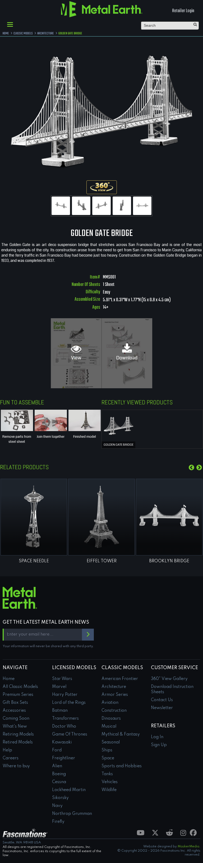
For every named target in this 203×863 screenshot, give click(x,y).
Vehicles (110, 782)
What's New (15, 726)
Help (7, 750)
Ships (107, 750)
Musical (109, 726)
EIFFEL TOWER (102, 561)
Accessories (14, 711)
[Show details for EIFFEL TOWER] (101, 517)
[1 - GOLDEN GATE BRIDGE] (61, 206)
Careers (11, 758)
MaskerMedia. (189, 846)
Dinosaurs (111, 718)
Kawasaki (62, 742)
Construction (114, 711)
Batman (60, 711)
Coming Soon (16, 718)
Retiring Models (18, 734)
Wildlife (109, 790)
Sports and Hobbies (122, 766)
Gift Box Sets (15, 703)
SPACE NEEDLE (34, 561)
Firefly (58, 822)
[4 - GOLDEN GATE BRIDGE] (122, 206)
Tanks (107, 774)
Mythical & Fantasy (121, 734)
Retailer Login (183, 11)
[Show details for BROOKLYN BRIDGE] (169, 517)
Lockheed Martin (69, 790)
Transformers (65, 718)
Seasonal (111, 742)
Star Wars (62, 679)
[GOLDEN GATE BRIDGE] (118, 425)
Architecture (114, 687)
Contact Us (162, 700)
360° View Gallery (169, 679)
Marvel (59, 687)
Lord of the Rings (69, 703)
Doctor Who (64, 726)
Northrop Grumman (72, 814)
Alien (57, 766)
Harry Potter (64, 695)
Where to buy (16, 766)
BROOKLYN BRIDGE (169, 561)
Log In (157, 737)
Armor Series (115, 695)
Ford (57, 750)
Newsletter (162, 708)
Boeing (59, 774)
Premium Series (18, 695)
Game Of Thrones (69, 734)
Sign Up (159, 745)
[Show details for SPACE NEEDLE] (34, 517)
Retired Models (18, 742)
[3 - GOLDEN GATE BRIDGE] (101, 206)
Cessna (59, 782)
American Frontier (120, 679)
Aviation (110, 703)
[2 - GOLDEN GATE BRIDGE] (81, 206)
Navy (57, 806)
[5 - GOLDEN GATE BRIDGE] (142, 206)
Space (108, 758)
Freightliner (63, 758)
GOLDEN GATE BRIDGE (118, 445)
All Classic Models (20, 687)
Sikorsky (60, 798)
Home (9, 679)
